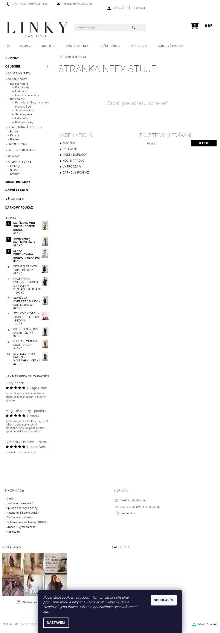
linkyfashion (127, 513)
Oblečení (48, 46)
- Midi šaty (20, 91)
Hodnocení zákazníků (19, 503)
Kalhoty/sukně (19, 161)
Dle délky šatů (19, 83)
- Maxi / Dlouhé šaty (26, 95)
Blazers (15, 139)
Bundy (14, 131)
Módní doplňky (77, 46)
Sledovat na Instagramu (37, 602)
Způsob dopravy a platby (21, 508)
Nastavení (56, 623)
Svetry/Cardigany (21, 150)
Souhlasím (164, 600)
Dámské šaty (17, 79)
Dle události (17, 99)
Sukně (14, 170)
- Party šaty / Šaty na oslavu (31, 102)
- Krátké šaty (21, 87)
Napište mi (13, 531)
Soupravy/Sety (19, 73)
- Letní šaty (21, 118)
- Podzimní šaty (23, 122)
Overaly (14, 155)
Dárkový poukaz (170, 46)
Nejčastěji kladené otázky (22, 512)
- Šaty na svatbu (24, 110)
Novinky (25, 46)
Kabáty (14, 135)
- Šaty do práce (23, 114)
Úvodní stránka (8, 46)
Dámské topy (18, 144)
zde (46, 612)
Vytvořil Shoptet (207, 624)
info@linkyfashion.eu (133, 500)
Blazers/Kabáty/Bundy (25, 127)
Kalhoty (15, 166)
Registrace (138, 8)
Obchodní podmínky (19, 517)
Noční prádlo (109, 46)
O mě (9, 498)
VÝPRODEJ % (139, 46)
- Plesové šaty (22, 106)
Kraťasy (15, 173)
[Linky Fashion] (37, 28)
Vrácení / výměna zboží (21, 527)
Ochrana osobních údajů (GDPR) (26, 522)
